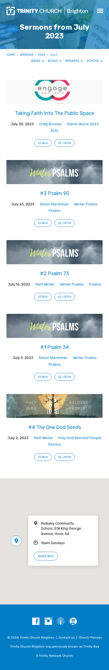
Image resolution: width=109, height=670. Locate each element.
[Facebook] (35, 621)
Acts (54, 130)
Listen (66, 143)
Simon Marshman (54, 204)
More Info (46, 556)
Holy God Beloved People (79, 438)
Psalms (55, 210)
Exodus (54, 444)
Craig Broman (50, 124)
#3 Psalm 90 (54, 193)
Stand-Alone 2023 (83, 124)
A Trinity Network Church (54, 656)
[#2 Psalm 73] (54, 261)
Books (53, 61)
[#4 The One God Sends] (54, 414)
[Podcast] (60, 621)
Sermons (26, 55)
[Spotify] (73, 621)
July (54, 55)
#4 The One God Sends (54, 427)
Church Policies (90, 637)
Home (10, 55)
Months (93, 61)
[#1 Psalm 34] (54, 335)
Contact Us (66, 637)
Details (43, 143)
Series (36, 61)
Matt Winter (45, 284)
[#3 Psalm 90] (54, 181)
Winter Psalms (86, 204)
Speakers (72, 61)
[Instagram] (48, 621)
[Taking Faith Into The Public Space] (54, 101)
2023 (41, 55)
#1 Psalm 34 (54, 347)
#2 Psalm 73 (54, 273)
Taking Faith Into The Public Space (54, 113)
